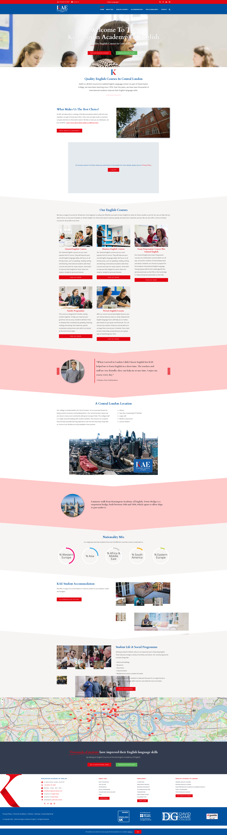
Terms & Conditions (20, 814)
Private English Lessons (113, 310)
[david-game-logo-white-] (176, 813)
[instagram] (169, 2)
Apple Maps (54, 797)
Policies (30, 814)
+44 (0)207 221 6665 (50, 785)
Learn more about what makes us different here (82, 123)
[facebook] (163, 2)
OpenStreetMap (223, 741)
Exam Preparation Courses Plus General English (151, 250)
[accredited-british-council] (145, 813)
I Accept (113, 170)
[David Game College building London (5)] (143, 108)
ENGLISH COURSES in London (187, 778)
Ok (138, 832)
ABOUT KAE (103, 778)
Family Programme (75, 310)
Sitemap (37, 814)
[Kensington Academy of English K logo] (75, 225)
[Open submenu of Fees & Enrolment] (158, 9)
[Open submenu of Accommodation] (143, 9)
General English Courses (75, 249)
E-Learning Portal (47, 814)
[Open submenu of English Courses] (128, 9)
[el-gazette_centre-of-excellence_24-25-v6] (212, 814)
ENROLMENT (141, 778)
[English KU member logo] (123, 811)
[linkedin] (166, 2)
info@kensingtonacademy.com (53, 791)
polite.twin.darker (57, 800)
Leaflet (215, 741)
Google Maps (55, 794)
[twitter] (160, 2)
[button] (169, 9)
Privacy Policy (146, 165)
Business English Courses (113, 249)
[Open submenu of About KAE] (113, 9)
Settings (130, 832)
